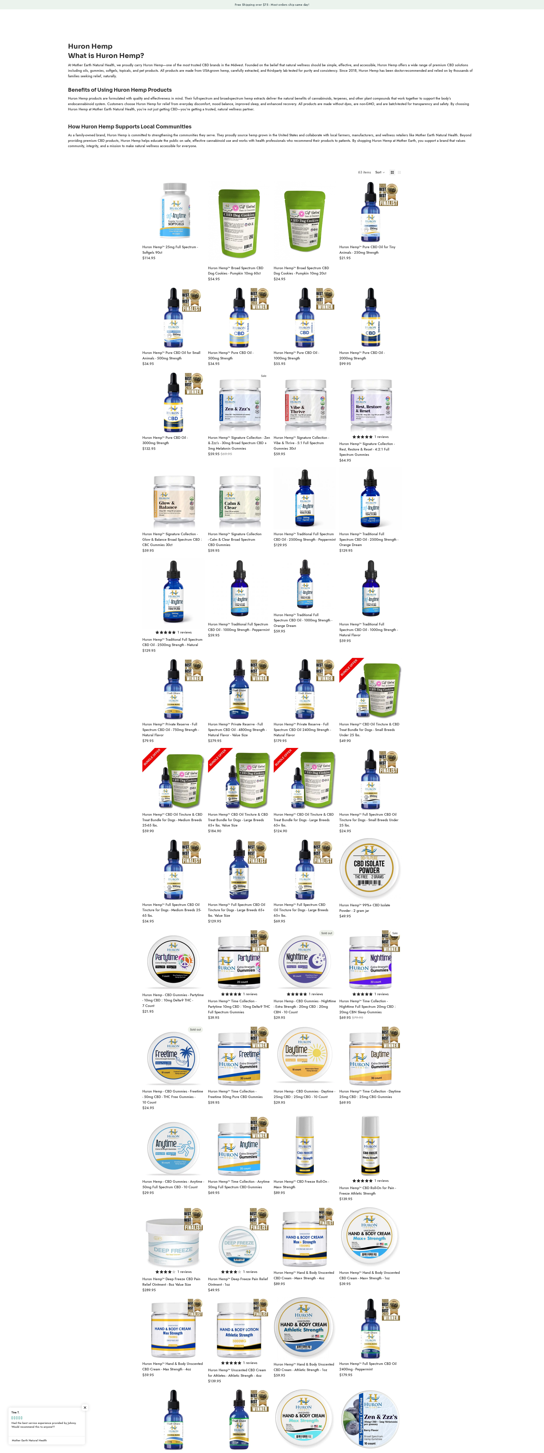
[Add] (198, 236)
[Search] (453, 21)
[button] (380, 172)
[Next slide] (198, 211)
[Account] (462, 21)
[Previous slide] (148, 211)
